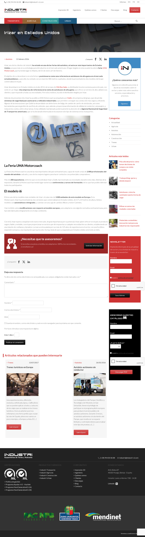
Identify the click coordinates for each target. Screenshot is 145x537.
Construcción (49, 21)
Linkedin (111, 483)
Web (6, 317)
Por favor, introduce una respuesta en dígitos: (21, 329)
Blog (125, 10)
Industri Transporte (47, 470)
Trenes (10, 362)
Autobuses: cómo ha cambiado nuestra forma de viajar (130, 195)
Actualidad (115, 122)
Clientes (103, 10)
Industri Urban (46, 478)
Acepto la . (123, 278)
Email (112, 267)
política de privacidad (125, 278)
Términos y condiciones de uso (130, 533)
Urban (68, 21)
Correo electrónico (12, 310)
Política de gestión (13, 482)
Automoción (116, 134)
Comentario (9, 282)
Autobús (9, 59)
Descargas (115, 10)
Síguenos (124, 103)
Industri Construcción (48, 475)
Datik (69, 98)
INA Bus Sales (61, 87)
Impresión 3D (63, 10)
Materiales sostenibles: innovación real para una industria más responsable (129, 223)
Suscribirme (120, 295)
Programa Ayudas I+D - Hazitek (18, 484)
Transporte (13, 21)
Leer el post (13, 427)
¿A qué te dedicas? (117, 343)
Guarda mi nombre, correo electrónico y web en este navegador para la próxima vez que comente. (43, 323)
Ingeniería (77, 10)
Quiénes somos (90, 10)
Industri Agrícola (46, 473)
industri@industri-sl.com (128, 458)
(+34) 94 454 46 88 (107, 458)
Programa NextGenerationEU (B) (19, 490)
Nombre (8, 303)
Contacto (135, 10)
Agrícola (31, 21)
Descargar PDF (121, 372)
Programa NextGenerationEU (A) (19, 487)
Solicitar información (94, 245)
